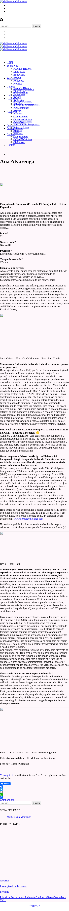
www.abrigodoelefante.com (28, 518)
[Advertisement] (25, 850)
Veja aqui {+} (7, 775)
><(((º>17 (34, 905)
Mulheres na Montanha (19, 817)
